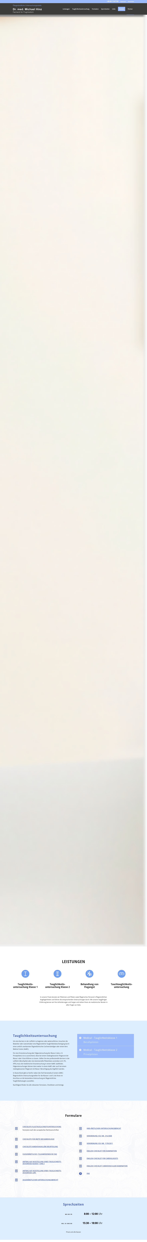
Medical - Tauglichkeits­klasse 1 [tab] (100, 1040)
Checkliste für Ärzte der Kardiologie (38, 1139)
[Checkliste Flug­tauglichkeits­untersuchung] (16, 1128)
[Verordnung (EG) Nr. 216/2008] (80, 1136)
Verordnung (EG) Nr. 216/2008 (99, 1136)
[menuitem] (123, 1)
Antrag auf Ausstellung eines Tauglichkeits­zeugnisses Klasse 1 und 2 (42, 1162)
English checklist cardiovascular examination (107, 1166)
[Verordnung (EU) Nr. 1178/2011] (80, 1143)
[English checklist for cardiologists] (80, 1158)
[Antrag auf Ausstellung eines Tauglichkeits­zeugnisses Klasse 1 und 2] (16, 1162)
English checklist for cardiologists (102, 1158)
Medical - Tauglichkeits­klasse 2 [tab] (100, 1052)
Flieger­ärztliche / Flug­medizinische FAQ (40, 1154)
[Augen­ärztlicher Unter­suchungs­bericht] (16, 1180)
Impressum (123, 1)
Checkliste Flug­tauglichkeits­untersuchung (42, 1126)
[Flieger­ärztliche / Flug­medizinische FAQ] (16, 1154)
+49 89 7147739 (112, 1)
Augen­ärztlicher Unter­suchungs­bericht (40, 1180)
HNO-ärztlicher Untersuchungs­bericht (104, 1128)
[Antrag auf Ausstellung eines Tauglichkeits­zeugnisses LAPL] (16, 1171)
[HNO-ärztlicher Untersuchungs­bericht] (80, 1128)
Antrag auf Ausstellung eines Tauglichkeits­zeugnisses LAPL (42, 1172)
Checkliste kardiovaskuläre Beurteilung (40, 1146)
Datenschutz (131, 1)
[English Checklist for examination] (80, 1151)
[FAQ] (80, 1173)
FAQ (88, 1173)
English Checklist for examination (102, 1151)
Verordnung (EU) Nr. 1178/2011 (100, 1143)
